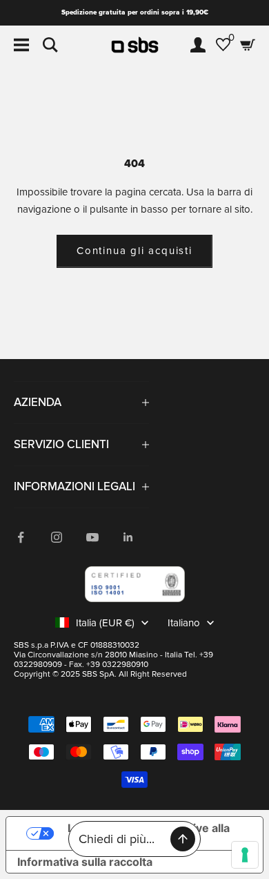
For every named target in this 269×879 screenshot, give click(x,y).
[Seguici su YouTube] (92, 537)
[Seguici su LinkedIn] (128, 537)
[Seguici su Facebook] (21, 537)
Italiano (184, 623)
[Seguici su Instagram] (56, 537)
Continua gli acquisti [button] (134, 250)
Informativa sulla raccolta (84, 862)
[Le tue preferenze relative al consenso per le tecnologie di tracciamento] (245, 855)
